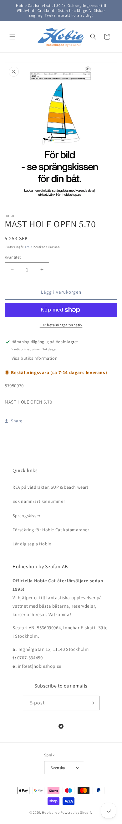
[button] (12, 37)
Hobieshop (50, 812)
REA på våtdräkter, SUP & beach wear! (51, 487)
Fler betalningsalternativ (61, 324)
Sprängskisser (27, 515)
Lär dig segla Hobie (32, 544)
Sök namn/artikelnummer (39, 501)
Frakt (29, 247)
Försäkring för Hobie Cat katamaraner (51, 530)
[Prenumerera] (92, 703)
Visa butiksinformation (35, 358)
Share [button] (17, 421)
